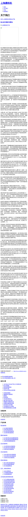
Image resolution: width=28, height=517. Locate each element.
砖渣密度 (5, 397)
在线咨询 (3, 419)
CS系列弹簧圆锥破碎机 (9, 441)
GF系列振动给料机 (8, 486)
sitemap (21, 507)
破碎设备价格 (22, 506)
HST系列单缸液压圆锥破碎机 (10, 438)
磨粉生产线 (12, 19)
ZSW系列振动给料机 (8, 488)
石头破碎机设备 (11, 507)
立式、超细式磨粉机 (6, 468)
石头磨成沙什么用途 (8, 406)
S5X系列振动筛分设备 (9, 482)
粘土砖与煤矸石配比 (7, 22)
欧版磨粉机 (17, 504)
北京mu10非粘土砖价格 (9, 390)
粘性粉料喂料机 (7, 387)
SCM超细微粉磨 (7, 474)
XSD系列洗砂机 (7, 489)
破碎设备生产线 (14, 506)
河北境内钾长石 (7, 398)
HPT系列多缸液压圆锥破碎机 (10, 439)
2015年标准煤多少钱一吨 (9, 378)
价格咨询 (3, 515)
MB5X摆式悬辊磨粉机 (9, 462)
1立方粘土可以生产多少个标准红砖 (12, 384)
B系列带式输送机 (7, 492)
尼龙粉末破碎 (6, 392)
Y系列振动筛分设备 (8, 483)
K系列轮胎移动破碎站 (9, 480)
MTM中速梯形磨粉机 (8, 464)
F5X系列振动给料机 (8, 485)
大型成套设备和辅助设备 (7, 476)
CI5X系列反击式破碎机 (9, 446)
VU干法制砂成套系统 (8, 479)
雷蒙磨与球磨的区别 (8, 401)
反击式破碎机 (4, 443)
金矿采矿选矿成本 (8, 400)
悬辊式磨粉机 (4, 460)
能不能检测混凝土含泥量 (9, 407)
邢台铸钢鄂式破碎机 (7, 376)
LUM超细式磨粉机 (8, 472)
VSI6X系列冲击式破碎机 (9, 454)
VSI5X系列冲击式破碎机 (9, 456)
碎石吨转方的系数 (8, 404)
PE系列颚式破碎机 (8, 429)
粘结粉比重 (6, 388)
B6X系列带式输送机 (8, 491)
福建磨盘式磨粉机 (8, 394)
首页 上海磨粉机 (5, 19)
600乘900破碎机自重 (8, 403)
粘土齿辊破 (6, 385)
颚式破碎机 (3, 425)
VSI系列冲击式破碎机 (9, 457)
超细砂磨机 (7, 506)
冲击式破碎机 (4, 451)
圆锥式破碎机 (4, 435)
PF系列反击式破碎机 (8, 449)
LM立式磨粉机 (7, 471)
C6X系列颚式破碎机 (8, 432)
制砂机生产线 (4, 504)
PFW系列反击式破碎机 (9, 447)
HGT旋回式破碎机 (8, 428)
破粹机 (5, 395)
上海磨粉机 (10, 504)
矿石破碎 (17, 507)
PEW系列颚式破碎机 (8, 431)
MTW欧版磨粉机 (7, 465)
